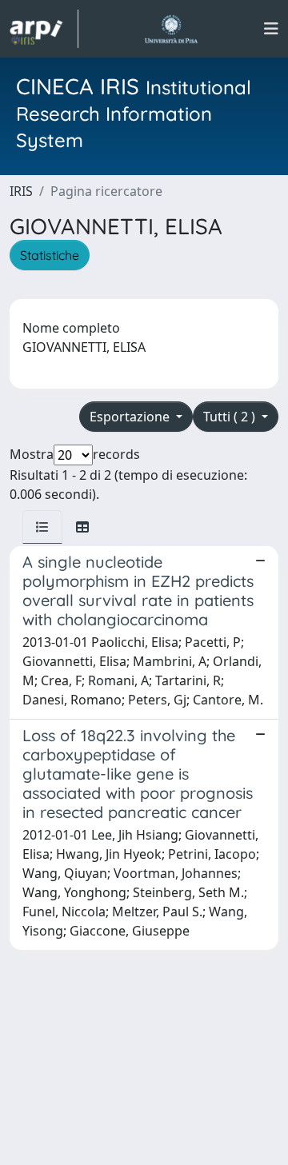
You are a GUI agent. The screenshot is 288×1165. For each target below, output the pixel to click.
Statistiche (49, 255)
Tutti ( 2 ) (230, 416)
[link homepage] (44, 29)
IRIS (21, 191)
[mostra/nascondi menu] (271, 29)
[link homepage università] (171, 29)
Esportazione (131, 416)
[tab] (42, 527)
